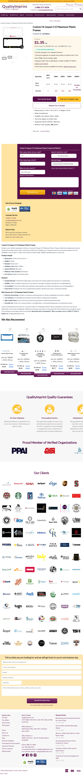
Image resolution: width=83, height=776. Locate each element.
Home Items (4, 19)
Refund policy (6, 751)
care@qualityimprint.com (45, 10)
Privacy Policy (17, 770)
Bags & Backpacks (51, 15)
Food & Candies (70, 15)
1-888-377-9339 (42, 7)
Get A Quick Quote (9, 372)
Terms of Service (7, 748)
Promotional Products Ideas (11, 743)
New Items (38, 19)
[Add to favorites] (10, 329)
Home (4, 730)
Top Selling (45, 19)
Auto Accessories (39, 15)
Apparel (22, 15)
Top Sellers (5, 720)
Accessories (29, 15)
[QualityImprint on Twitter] (23, 756)
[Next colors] (26, 57)
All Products (6, 725)
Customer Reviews (8, 746)
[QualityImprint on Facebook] (27, 756)
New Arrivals (6, 723)
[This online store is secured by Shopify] (12, 209)
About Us (5, 733)
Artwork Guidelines (8, 741)
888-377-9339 (31, 745)
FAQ (3, 738)
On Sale (31, 19)
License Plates (45, 131)
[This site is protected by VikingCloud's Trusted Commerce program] (25, 209)
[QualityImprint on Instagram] (35, 756)
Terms (6, 773)
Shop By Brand (14, 15)
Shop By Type (4, 15)
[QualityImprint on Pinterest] (31, 756)
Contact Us (5, 735)
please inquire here (70, 66)
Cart (79, 19)
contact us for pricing (41, 64)
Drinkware (61, 15)
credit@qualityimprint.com (44, 749)
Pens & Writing (23, 19)
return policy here (17, 237)
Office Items (13, 19)
